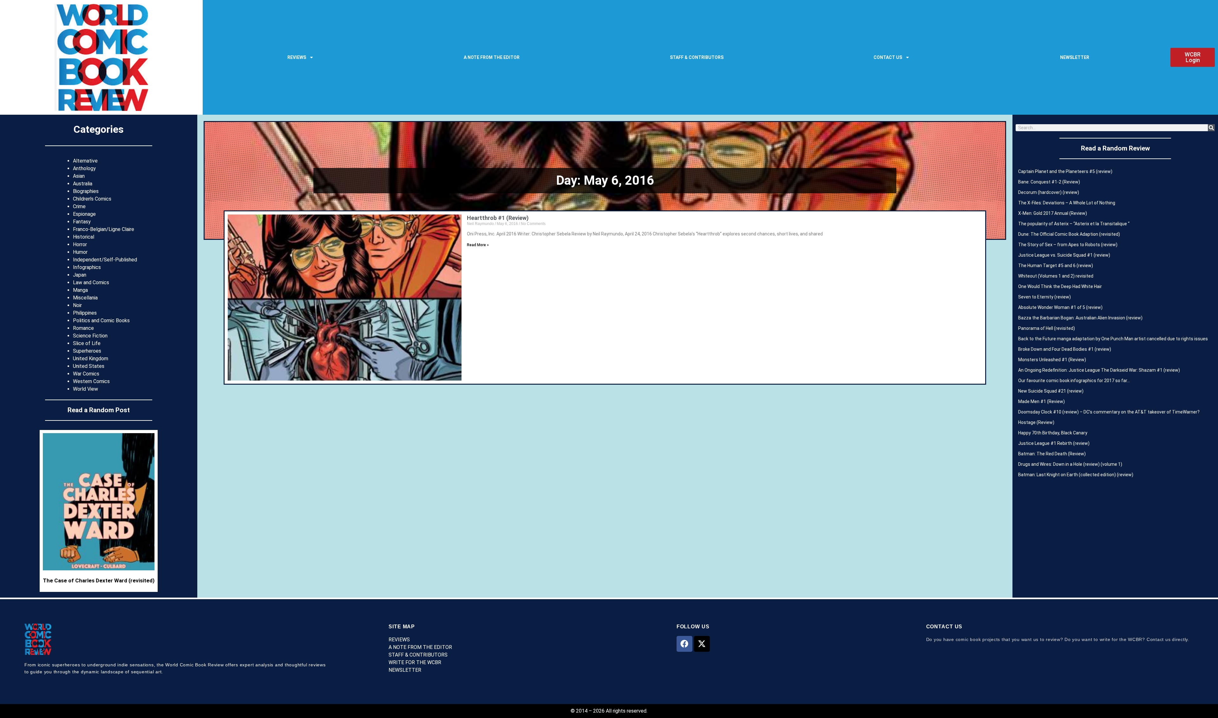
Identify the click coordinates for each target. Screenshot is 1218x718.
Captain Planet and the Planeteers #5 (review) (1065, 171)
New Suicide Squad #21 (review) (1051, 391)
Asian (79, 176)
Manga (80, 290)
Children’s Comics (92, 199)
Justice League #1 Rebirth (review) (1054, 443)
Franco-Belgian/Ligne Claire (103, 229)
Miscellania (85, 298)
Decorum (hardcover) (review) (1048, 192)
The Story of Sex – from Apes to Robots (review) (1067, 244)
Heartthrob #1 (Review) (498, 218)
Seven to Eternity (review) (1044, 296)
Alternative (85, 161)
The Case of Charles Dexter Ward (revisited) (98, 580)
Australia (82, 184)
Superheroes (87, 351)
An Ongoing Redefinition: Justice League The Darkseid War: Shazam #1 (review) (1099, 370)
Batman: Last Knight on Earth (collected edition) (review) (1075, 474)
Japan (79, 275)
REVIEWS (296, 57)
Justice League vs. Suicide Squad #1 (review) (1064, 255)
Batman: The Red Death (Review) (1052, 453)
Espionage (84, 214)
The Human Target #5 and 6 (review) (1055, 265)
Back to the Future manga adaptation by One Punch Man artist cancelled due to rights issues (1113, 338)
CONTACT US (888, 57)
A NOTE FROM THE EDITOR (492, 57)
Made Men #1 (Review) (1041, 401)
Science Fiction (90, 336)
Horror (80, 244)
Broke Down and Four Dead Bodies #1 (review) (1064, 349)
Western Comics (91, 381)
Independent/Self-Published (105, 260)
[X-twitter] (702, 644)
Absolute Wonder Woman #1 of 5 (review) (1060, 307)
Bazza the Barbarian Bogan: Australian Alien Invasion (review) (1080, 317)
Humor (80, 252)
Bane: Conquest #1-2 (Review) (1049, 181)
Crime (79, 206)
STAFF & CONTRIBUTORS (697, 57)
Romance (83, 328)
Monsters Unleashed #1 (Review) (1052, 359)
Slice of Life (87, 343)
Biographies (86, 191)
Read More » (478, 245)
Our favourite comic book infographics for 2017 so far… (1074, 380)
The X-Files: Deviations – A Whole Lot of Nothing (1066, 202)
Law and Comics (91, 282)
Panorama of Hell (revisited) (1046, 328)
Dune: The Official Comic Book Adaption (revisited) (1069, 234)
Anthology (84, 168)
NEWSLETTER (1074, 57)
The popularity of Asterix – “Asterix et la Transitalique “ (1074, 223)
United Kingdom (90, 359)
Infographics (87, 267)
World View (85, 389)
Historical (83, 237)
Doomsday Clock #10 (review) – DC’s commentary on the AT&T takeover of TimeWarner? (1109, 411)
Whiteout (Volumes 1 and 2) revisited (1055, 276)
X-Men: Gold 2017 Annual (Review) (1052, 213)
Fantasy (82, 222)
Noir (77, 305)
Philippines (85, 313)
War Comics (86, 374)
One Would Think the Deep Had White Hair (1060, 286)
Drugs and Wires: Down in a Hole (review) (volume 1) (1070, 464)
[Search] (1211, 127)
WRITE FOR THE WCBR (415, 662)
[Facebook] (684, 644)
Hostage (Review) (1036, 422)
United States (88, 366)
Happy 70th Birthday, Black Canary (1052, 432)
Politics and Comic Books (101, 320)
